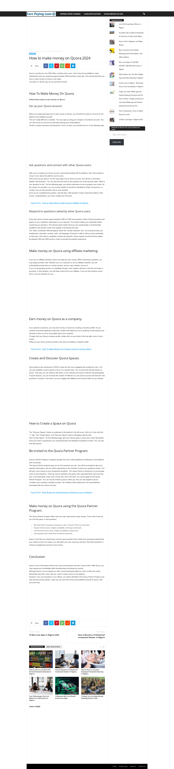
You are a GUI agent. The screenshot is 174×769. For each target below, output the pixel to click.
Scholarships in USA (113, 14)
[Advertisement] (43, 5)
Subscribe (116, 142)
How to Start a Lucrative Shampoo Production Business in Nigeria (92, 672)
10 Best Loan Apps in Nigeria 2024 (44, 635)
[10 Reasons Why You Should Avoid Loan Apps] (67, 686)
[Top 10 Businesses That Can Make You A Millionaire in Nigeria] (41, 686)
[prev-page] (101, 647)
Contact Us (142, 766)
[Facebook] (45, 65)
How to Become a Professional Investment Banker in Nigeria (91, 636)
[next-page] (104, 647)
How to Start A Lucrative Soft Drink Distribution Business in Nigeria (40, 672)
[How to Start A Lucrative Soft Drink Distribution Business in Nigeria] (41, 659)
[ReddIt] (67, 65)
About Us (133, 766)
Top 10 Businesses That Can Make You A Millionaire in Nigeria (39, 698)
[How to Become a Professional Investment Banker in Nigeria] (67, 659)
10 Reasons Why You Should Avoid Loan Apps (65, 697)
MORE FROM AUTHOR (53, 647)
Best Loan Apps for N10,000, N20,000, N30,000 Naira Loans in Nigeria (130, 65)
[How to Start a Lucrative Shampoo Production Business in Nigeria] (93, 659)
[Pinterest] (56, 65)
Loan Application (92, 14)
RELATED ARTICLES (37, 647)
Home (30, 51)
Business (37, 51)
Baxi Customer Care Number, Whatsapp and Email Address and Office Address (130, 53)
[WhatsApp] (62, 65)
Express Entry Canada (70, 14)
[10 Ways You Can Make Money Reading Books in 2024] (93, 686)
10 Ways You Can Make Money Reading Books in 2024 (92, 697)
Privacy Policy (123, 766)
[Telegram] (73, 65)
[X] (51, 65)
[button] (144, 14)
